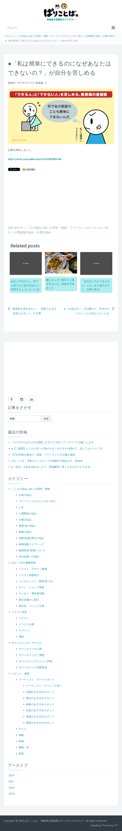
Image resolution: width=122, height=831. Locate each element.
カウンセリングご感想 (31, 655)
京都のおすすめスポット (40, 691)
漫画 (21, 636)
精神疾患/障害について (32, 550)
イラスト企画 (26, 624)
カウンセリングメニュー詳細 (35, 661)
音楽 (21, 753)
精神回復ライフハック (31, 544)
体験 (21, 735)
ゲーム (22, 728)
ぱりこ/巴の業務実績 (23, 562)
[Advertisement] (61, 200)
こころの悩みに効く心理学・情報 (31, 36)
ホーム (8, 36)
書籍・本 (24, 747)
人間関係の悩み (93, 36)
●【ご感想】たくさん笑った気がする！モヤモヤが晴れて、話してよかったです (57, 448)
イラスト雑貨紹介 (29, 575)
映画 (21, 741)
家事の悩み (25, 531)
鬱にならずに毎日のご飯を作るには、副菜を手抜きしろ (60, 283)
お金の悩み (25, 494)
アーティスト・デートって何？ (44, 685)
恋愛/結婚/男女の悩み (31, 538)
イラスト (24, 618)
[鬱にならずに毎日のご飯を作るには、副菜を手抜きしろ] (61, 262)
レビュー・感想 (20, 673)
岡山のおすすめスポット (40, 698)
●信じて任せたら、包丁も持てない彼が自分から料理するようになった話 (25, 285)
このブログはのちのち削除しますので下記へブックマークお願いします (52, 442)
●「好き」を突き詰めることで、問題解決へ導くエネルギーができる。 (52, 466)
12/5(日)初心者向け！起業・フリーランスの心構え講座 (43, 454)
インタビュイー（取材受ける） (37, 581)
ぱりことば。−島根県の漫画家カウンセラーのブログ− (54, 820)
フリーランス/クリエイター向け (66, 36)
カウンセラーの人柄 (30, 648)
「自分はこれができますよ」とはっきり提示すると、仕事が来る (95, 285)
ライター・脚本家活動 (31, 593)
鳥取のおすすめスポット (40, 722)
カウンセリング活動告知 (33, 667)
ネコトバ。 (25, 630)
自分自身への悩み (29, 556)
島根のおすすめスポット (40, 704)
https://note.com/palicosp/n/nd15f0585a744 (34, 159)
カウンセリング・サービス (26, 642)
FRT (116, 825)
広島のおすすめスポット (40, 710)
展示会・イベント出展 (31, 605)
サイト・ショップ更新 (31, 587)
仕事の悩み (108, 36)
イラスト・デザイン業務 (33, 568)
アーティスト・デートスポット (37, 679)
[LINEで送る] (29, 169)
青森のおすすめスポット (40, 716)
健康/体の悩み (27, 525)
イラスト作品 (19, 612)
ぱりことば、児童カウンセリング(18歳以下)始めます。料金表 (47, 460)
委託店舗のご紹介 (29, 599)
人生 (21, 507)
